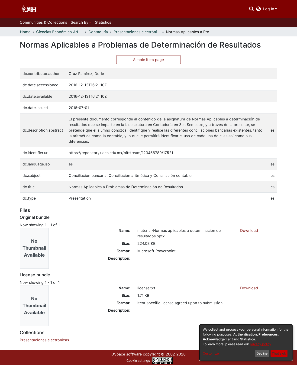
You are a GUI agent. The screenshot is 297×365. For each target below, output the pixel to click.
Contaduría (98, 31)
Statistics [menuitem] (103, 22)
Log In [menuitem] (268, 8)
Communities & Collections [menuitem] (43, 22)
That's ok (279, 353)
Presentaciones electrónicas (137, 31)
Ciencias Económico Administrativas (59, 31)
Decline (262, 353)
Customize (211, 353)
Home (25, 31)
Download (249, 230)
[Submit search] (251, 9)
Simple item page (148, 59)
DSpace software (126, 354)
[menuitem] (258, 9)
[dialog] (246, 342)
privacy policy (260, 344)
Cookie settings (138, 360)
